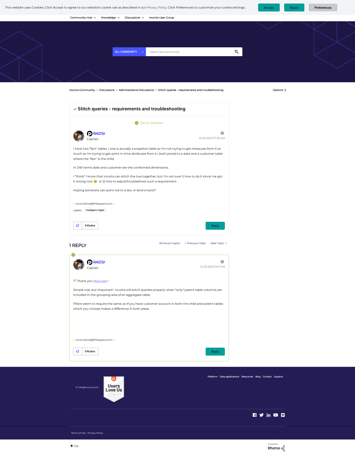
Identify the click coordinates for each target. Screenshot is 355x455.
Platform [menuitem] (213, 376)
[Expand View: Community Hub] (95, 18)
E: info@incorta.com (87, 387)
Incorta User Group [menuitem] (161, 17)
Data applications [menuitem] (229, 376)
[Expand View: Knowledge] (118, 18)
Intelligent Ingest (95, 210)
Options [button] (278, 90)
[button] (269, 7)
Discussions (107, 90)
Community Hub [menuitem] (81, 17)
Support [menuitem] (278, 376)
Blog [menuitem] (258, 376)
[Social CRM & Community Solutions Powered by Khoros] (276, 447)
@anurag (100, 281)
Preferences (323, 7)
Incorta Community (82, 90)
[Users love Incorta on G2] (113, 389)
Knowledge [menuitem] (108, 17)
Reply (215, 226)
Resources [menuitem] (247, 376)
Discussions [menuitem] (132, 17)
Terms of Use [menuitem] (78, 433)
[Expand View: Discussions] (143, 18)
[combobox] (194, 51)
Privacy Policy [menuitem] (95, 433)
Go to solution (151, 123)
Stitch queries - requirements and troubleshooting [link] (191, 90)
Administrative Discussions (136, 90)
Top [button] (76, 446)
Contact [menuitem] (267, 376)
